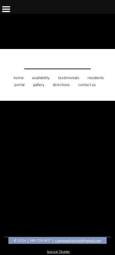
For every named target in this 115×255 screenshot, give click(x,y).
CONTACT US (87, 85)
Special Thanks (58, 251)
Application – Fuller (57, 60)
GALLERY (38, 85)
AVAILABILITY (41, 78)
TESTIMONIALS (68, 78)
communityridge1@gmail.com (78, 240)
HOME (19, 78)
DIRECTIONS (61, 85)
